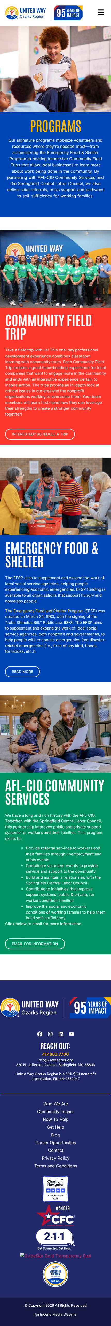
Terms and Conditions (55, 1165)
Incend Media (51, 1314)
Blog (55, 1134)
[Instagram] (50, 1034)
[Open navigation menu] (101, 12)
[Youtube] (71, 1034)
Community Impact (55, 1111)
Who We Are (55, 1103)
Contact (55, 1150)
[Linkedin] (61, 1034)
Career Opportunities (55, 1142)
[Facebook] (40, 1034)
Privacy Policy (55, 1158)
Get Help (55, 1127)
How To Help (55, 1119)
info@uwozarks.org (55, 1059)
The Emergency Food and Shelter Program (44, 610)
